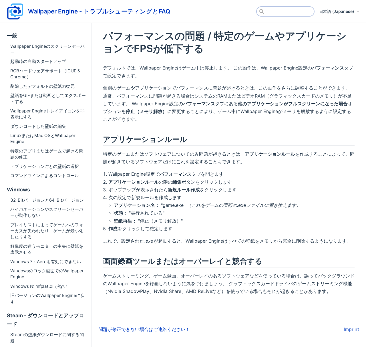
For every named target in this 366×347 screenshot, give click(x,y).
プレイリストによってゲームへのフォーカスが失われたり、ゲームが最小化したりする (46, 231)
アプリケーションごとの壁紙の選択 (44, 166)
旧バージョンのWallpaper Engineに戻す (47, 298)
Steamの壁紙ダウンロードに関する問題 (47, 337)
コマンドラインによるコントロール (44, 175)
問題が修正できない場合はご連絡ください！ (144, 329)
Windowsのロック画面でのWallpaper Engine (47, 273)
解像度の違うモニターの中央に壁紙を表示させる (46, 249)
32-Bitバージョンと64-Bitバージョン (47, 200)
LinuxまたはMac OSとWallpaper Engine (42, 138)
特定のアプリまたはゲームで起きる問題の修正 (46, 154)
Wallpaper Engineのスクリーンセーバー (47, 49)
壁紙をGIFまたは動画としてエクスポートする (48, 98)
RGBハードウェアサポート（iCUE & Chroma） (45, 74)
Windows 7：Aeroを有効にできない (45, 261)
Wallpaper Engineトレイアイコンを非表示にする (47, 114)
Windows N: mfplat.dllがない (38, 286)
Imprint (351, 329)
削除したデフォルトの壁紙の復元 (42, 86)
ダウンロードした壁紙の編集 (38, 126)
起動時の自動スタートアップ (38, 61)
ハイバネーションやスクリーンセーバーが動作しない (46, 212)
